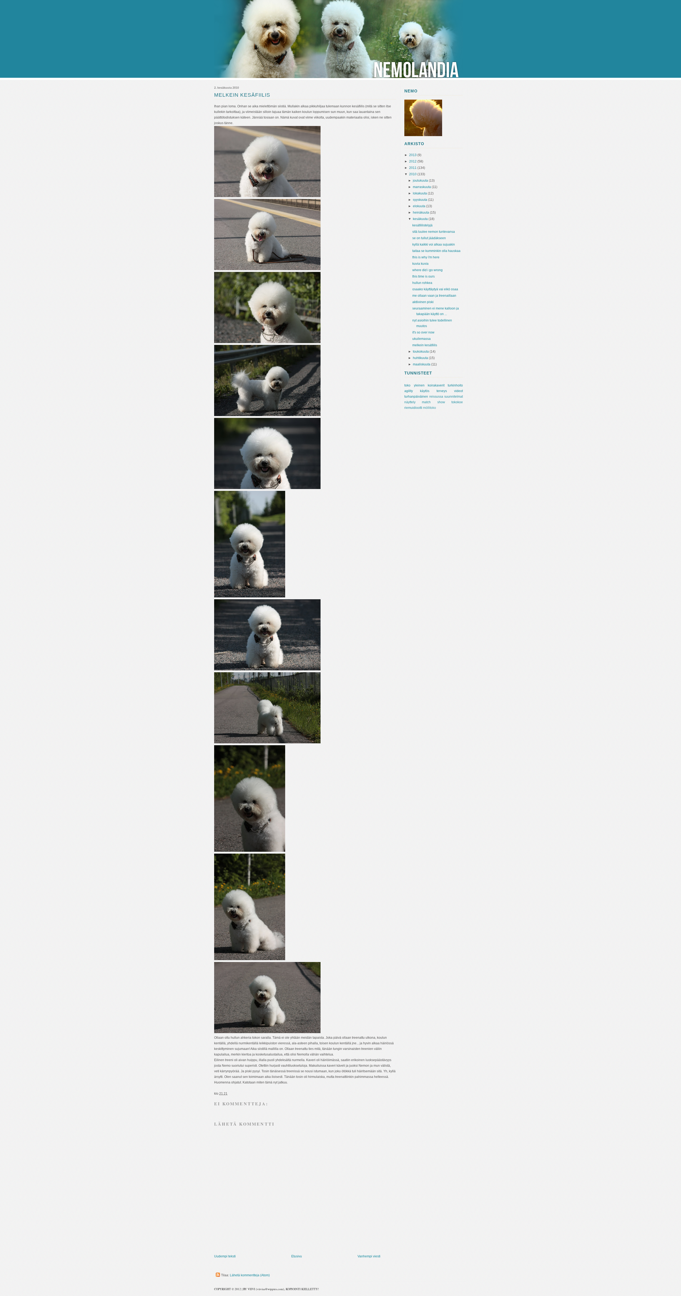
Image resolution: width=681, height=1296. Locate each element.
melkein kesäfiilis (424, 345)
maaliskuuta (422, 364)
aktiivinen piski (423, 302)
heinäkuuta (421, 212)
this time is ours (423, 276)
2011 (413, 168)
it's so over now (423, 332)
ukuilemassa (421, 339)
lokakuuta (420, 193)
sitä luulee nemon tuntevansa (433, 232)
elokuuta (419, 206)
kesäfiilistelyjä (422, 225)
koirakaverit (436, 385)
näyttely (410, 402)
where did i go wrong (427, 270)
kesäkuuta (421, 219)
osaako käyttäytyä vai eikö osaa (435, 289)
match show (433, 402)
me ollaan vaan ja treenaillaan (434, 295)
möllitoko (429, 408)
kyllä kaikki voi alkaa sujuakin (433, 244)
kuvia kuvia (420, 264)
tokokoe (457, 402)
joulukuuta (421, 180)
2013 (413, 155)
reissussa (436, 396)
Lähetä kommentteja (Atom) (250, 1275)
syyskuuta (420, 200)
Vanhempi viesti (369, 1256)
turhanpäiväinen (416, 396)
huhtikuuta (421, 358)
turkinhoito (455, 385)
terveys (442, 391)
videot (458, 391)
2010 (413, 174)
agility (408, 391)
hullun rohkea (422, 283)
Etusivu (296, 1256)
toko (407, 385)
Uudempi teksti (225, 1256)
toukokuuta (421, 351)
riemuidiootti (413, 408)
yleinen (419, 385)
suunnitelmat (453, 396)
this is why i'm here (425, 257)
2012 (413, 161)
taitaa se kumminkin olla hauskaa (436, 251)
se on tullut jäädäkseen (429, 238)
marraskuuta (422, 187)
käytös (424, 391)
